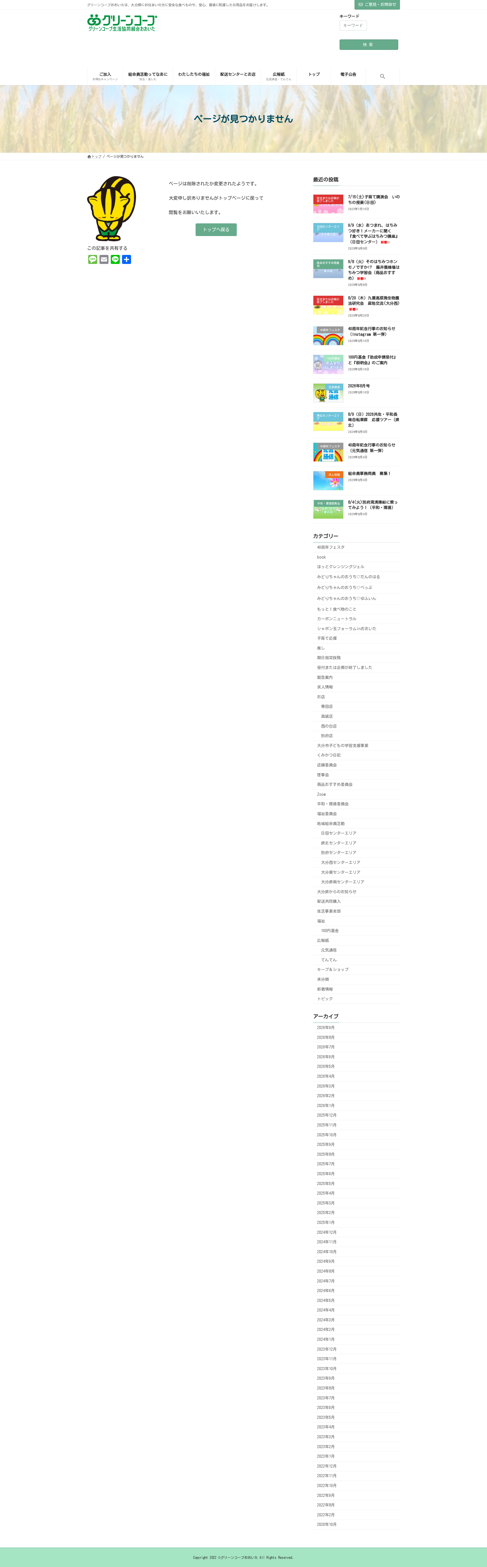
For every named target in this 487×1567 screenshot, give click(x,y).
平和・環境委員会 (333, 804)
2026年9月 (326, 1028)
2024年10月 (327, 1251)
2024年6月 (326, 1291)
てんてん (329, 960)
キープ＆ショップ (333, 970)
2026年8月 (326, 1037)
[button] (383, 76)
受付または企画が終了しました (344, 668)
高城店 (327, 716)
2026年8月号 (359, 386)
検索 (369, 44)
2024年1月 (326, 1339)
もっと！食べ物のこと (337, 609)
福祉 (321, 921)
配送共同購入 (329, 901)
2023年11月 (327, 1359)
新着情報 (325, 989)
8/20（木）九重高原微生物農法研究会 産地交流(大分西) (374, 303)
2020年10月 (327, 1524)
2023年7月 (326, 1398)
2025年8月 (326, 1154)
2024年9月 (326, 1261)
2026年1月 (326, 1105)
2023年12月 (327, 1349)
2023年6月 (326, 1408)
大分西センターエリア (340, 862)
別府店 (327, 736)
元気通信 (329, 950)
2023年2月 (326, 1446)
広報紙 (323, 940)
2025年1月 (326, 1222)
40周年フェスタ (331, 547)
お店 (321, 697)
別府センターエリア (339, 853)
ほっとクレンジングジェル (340, 567)
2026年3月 (326, 1086)
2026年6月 (326, 1057)
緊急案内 (325, 677)
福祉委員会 (327, 814)
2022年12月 (327, 1466)
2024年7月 (326, 1281)
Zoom (321, 794)
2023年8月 (326, 1388)
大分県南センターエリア (342, 882)
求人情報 (325, 687)
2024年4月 (326, 1310)
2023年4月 (326, 1427)
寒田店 (327, 706)
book (321, 557)
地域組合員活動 (331, 823)
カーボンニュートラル (337, 619)
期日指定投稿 (329, 658)
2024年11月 (327, 1242)
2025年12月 (327, 1115)
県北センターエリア (339, 843)
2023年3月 (326, 1437)
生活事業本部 (329, 911)
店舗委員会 (327, 765)
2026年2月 (326, 1096)
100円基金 (330, 931)
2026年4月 (326, 1076)
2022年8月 (326, 1505)
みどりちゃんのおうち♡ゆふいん (346, 599)
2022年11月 (327, 1476)
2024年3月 (326, 1320)
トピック (325, 999)
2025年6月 (326, 1174)
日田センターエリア (339, 833)
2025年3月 (326, 1203)
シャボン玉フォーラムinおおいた (347, 628)
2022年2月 (326, 1515)
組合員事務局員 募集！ (369, 473)
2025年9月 (326, 1144)
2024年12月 (327, 1232)
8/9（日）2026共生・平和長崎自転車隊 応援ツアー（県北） (373, 419)
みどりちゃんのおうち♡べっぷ (344, 588)
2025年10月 (327, 1135)
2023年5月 (326, 1417)
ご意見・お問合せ (380, 4)
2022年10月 (327, 1486)
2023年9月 (326, 1378)
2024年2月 (326, 1330)
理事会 (323, 775)
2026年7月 (326, 1047)
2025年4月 (326, 1193)
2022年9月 (326, 1495)
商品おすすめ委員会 (335, 784)
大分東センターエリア (340, 872)
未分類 (323, 979)
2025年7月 (326, 1164)
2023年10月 (327, 1368)
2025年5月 (326, 1183)
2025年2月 (326, 1213)
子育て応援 (327, 638)
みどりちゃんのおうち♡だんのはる (348, 577)
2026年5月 (326, 1066)
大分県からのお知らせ (337, 891)
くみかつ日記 (329, 755)
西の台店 (329, 726)
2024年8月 (326, 1271)
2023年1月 (326, 1456)
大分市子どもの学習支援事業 (342, 745)
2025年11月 (327, 1125)
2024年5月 (326, 1300)
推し (321, 648)
